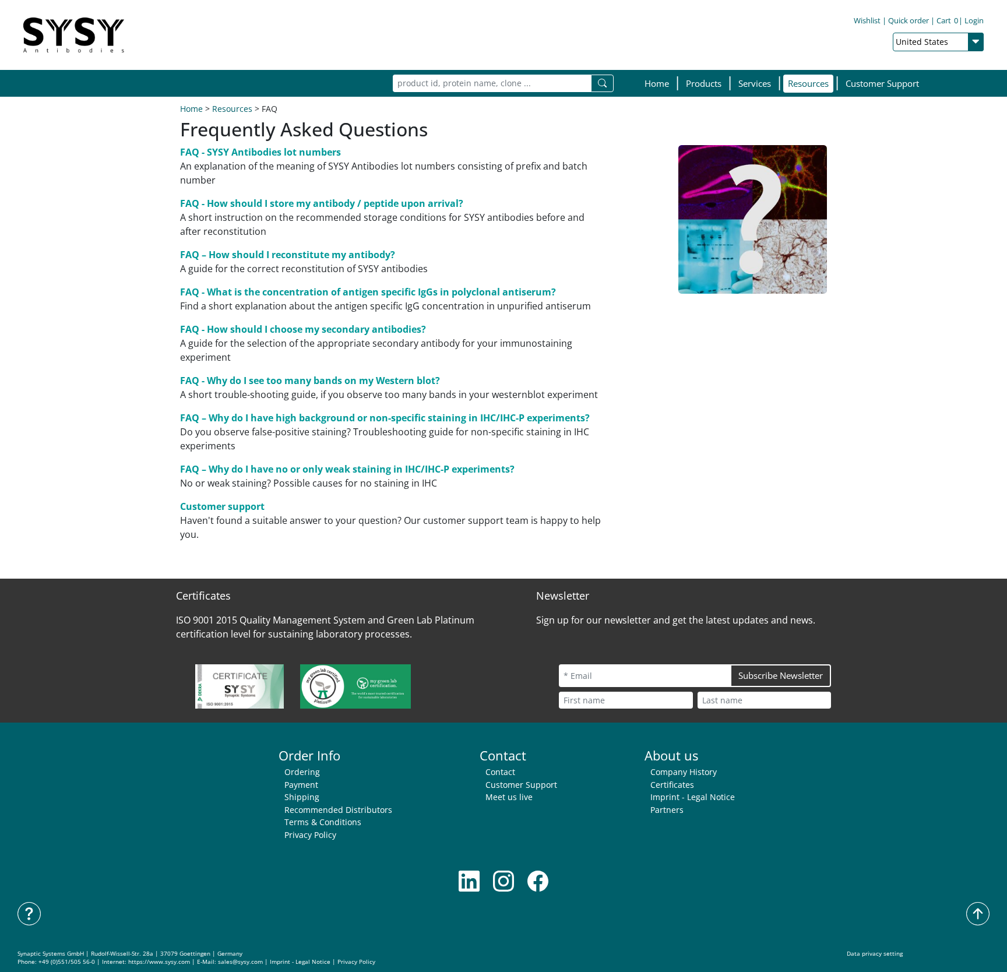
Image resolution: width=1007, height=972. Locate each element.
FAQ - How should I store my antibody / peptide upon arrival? (321, 203)
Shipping (301, 796)
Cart (947, 20)
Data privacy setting (875, 953)
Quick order (908, 20)
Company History (683, 771)
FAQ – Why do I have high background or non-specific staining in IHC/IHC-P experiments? (385, 417)
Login (974, 20)
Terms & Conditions (322, 821)
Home (657, 83)
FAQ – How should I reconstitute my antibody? (287, 254)
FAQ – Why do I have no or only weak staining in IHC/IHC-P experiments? (347, 469)
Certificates (672, 784)
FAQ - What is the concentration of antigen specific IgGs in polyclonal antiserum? (368, 292)
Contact (500, 771)
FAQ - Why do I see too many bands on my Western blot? (310, 380)
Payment (301, 784)
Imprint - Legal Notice (692, 796)
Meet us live (509, 796)
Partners (667, 809)
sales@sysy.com (240, 962)
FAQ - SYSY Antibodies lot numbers (260, 152)
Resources (232, 108)
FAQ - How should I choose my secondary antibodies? (303, 329)
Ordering (302, 771)
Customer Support (882, 83)
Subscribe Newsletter (780, 675)
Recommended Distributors (338, 809)
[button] (703, 84)
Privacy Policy (310, 834)
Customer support (222, 506)
